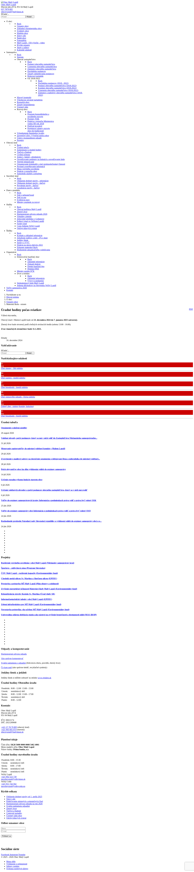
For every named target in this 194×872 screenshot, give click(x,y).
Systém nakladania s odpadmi (13, 663)
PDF (191, 309)
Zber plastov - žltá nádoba (12, 368)
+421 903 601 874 (8, 729)
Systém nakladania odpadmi (18, 806)
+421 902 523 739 (8, 777)
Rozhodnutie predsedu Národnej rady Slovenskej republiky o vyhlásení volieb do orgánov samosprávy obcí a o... (51, 521)
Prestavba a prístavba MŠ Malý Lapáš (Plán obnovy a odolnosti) (30, 584)
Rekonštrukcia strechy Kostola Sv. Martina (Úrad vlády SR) (28, 594)
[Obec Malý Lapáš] (9, 2)
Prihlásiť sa (6, 836)
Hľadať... (5, 14)
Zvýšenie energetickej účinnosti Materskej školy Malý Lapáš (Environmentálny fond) (39, 589)
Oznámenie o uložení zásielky (14, 428)
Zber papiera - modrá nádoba (13, 378)
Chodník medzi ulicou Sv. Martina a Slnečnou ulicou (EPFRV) (29, 578)
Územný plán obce (14, 816)
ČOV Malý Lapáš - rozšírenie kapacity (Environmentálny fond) (29, 573)
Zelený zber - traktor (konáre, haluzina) (17, 406)
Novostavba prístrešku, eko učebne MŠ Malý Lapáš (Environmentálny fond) (35, 609)
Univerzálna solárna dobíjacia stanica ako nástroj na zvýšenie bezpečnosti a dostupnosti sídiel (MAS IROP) (49, 615)
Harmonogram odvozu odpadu (14, 654)
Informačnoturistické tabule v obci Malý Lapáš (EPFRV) (26, 599)
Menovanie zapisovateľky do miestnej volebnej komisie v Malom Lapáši (33, 448)
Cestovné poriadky (14, 813)
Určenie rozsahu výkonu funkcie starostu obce (21, 479)
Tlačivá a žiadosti (13, 811)
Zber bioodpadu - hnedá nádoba (14, 387)
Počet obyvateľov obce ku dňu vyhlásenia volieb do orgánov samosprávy (33, 469)
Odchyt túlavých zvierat (16, 818)
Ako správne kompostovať (12, 658)
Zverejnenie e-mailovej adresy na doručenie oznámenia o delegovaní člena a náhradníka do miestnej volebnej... (50, 459)
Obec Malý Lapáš (8, 4)
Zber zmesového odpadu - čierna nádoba (18, 397)
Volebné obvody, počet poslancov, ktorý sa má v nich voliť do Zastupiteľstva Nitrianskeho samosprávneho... (49, 438)
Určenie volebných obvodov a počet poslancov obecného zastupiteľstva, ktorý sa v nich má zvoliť (44, 490)
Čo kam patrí (6, 667)
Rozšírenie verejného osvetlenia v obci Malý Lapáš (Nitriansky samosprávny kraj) (37, 563)
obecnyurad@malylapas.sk (12, 12)
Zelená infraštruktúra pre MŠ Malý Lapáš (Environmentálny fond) (31, 604)
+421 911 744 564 (8, 784)
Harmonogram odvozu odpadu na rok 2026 (24, 804)
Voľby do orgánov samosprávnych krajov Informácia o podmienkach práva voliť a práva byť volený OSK (48, 500)
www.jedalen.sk (44, 678)
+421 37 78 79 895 (9, 727)
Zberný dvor (11, 808)
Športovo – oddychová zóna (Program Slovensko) (23, 568)
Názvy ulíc (10, 799)
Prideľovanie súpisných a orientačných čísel (24, 801)
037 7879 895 (7, 9)
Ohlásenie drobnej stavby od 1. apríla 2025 (24, 796)
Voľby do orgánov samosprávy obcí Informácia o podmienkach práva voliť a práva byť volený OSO (46, 511)
